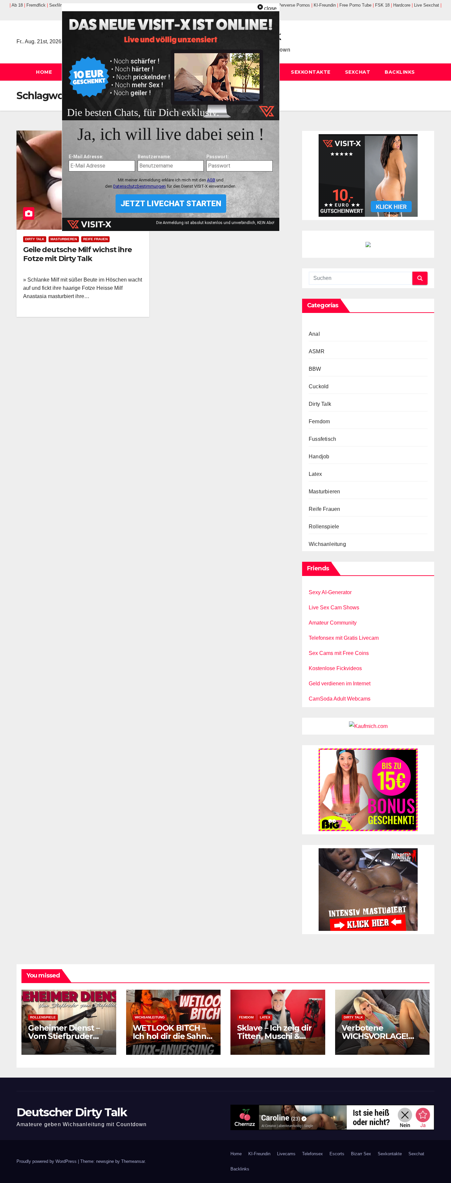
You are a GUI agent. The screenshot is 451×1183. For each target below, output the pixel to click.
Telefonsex (312, 1153)
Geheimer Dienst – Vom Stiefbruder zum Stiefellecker (64, 1036)
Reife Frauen (95, 239)
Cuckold (319, 386)
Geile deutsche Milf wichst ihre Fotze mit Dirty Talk (77, 254)
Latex (315, 474)
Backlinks (400, 72)
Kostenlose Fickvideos (335, 668)
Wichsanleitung (327, 544)
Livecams (286, 1153)
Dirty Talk (34, 239)
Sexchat (357, 72)
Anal (314, 334)
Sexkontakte (310, 72)
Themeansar (133, 1161)
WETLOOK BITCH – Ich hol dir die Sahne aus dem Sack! (172, 1036)
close (270, 8)
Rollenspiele (324, 526)
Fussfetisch (322, 439)
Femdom (319, 421)
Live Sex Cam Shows (334, 607)
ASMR (317, 351)
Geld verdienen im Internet (339, 683)
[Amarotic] (368, 889)
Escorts (337, 1153)
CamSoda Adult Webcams (339, 699)
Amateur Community (333, 623)
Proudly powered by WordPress (47, 1161)
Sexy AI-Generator (330, 592)
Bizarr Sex (361, 1153)
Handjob (319, 456)
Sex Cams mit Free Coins (339, 653)
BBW (315, 369)
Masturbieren (64, 239)
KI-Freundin (259, 1153)
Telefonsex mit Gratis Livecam (344, 638)
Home (44, 72)
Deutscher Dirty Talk (72, 1112)
